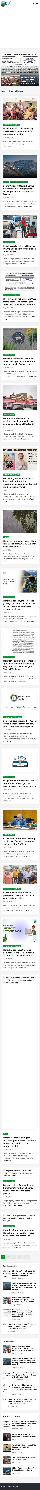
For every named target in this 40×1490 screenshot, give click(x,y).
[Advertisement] (20, 28)
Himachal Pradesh (9, 124)
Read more (11, 146)
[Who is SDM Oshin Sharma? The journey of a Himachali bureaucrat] (7, 1445)
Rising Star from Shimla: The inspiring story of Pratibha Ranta (24, 1435)
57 (20, 1257)
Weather (6, 537)
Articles (6, 182)
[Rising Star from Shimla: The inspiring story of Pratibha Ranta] (7, 1435)
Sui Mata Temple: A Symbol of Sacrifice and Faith (23, 1458)
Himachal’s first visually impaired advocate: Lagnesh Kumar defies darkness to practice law (24, 1424)
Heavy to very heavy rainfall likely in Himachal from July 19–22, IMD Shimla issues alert (19, 544)
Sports (6, 1134)
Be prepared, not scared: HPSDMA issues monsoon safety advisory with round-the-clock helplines (20, 724)
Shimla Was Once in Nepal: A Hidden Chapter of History (23, 1469)
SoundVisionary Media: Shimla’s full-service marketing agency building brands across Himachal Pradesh (24, 1286)
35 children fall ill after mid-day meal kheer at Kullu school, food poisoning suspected (18, 131)
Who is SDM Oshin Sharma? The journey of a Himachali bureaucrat (24, 1447)
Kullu (17, 124)
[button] (29, 55)
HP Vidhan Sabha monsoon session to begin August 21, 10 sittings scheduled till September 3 (24, 1388)
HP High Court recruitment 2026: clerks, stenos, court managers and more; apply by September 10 (19, 302)
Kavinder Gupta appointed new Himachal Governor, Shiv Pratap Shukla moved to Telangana (18, 1233)
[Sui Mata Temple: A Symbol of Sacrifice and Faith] (7, 1457)
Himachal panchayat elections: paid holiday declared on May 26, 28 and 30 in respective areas (19, 953)
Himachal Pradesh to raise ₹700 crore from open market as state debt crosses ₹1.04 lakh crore (19, 361)
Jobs (17, 295)
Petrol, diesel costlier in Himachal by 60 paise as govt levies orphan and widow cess (19, 249)
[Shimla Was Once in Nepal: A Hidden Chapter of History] (7, 1468)
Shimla (25, 182)
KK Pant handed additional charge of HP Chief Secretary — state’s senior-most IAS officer (19, 841)
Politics (18, 889)
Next (26, 1257)
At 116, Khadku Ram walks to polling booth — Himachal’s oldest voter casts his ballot (19, 895)
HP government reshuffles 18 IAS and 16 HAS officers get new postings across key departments (19, 783)
